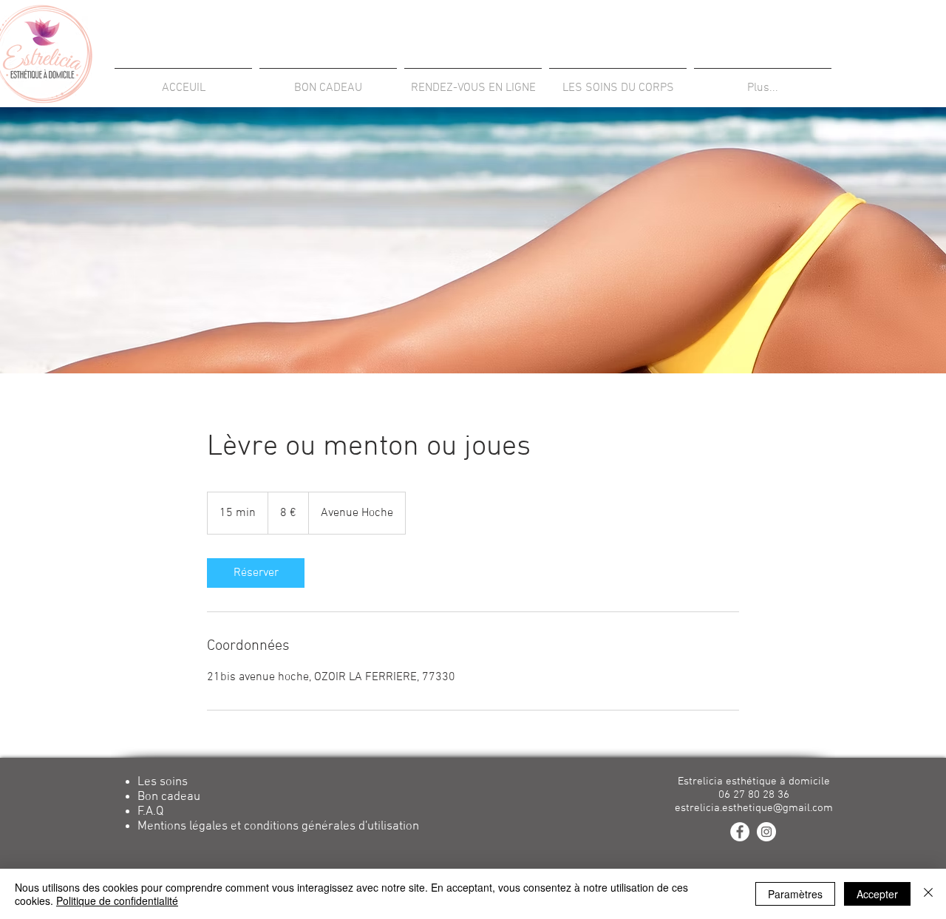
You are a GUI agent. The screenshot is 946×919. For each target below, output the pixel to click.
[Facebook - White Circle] (739, 831)
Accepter (877, 893)
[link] (255, 573)
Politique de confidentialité (117, 900)
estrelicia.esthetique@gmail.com (754, 808)
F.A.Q (150, 811)
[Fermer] (928, 894)
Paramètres (795, 893)
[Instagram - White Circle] (766, 831)
